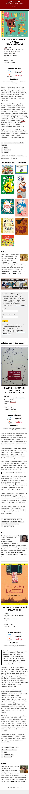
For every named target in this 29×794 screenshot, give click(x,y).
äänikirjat (4, 145)
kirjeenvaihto (5, 521)
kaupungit (6, 747)
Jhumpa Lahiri (8, 757)
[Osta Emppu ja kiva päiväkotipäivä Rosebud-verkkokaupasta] (19, 73)
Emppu (6, 147)
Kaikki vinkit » (17, 273)
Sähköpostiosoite (8, 315)
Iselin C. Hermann (9, 526)
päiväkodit (20, 143)
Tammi (6, 613)
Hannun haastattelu (11, 781)
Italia (5, 752)
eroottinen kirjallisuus (10, 519)
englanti (6, 152)
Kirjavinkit (16, 1)
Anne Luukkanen (14, 55)
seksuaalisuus (5, 524)
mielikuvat (21, 521)
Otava (5, 47)
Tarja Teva (13, 401)
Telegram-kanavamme (19, 305)
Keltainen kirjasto (8, 754)
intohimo (19, 519)
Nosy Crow (12, 51)
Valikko (14, 7)
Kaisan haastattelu (6, 273)
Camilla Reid (7, 150)
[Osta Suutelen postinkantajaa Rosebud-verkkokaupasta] (19, 419)
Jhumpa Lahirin (17, 690)
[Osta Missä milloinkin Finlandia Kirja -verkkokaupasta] (10, 637)
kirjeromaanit (13, 521)
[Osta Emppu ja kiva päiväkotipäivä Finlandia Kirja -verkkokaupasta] (10, 73)
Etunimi (4, 309)
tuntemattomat (14, 524)
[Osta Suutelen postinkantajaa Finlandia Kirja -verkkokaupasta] (10, 419)
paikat (16, 747)
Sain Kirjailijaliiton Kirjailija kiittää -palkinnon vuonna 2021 (13, 552)
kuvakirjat (6, 143)
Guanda (21, 615)
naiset (12, 747)
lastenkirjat (14, 143)
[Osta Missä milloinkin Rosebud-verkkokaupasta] (19, 637)
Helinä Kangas (14, 619)
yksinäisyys (14, 749)
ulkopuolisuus (5, 749)
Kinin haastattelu (14, 554)
